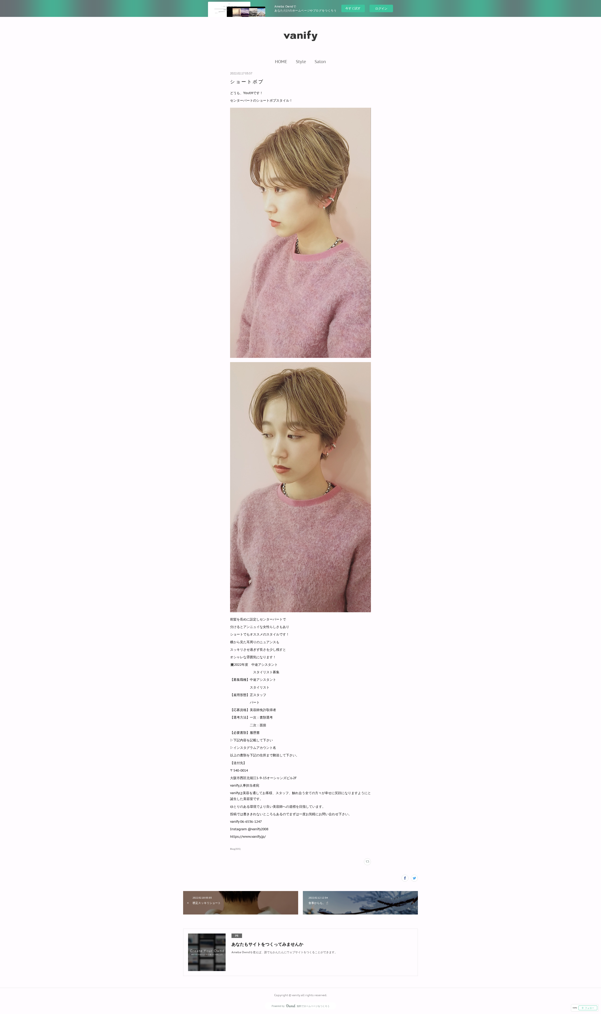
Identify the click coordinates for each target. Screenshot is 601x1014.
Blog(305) (235, 848)
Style (301, 61)
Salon (320, 61)
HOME (281, 61)
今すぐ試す (353, 8)
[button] (281, 61)
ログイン (381, 8)
